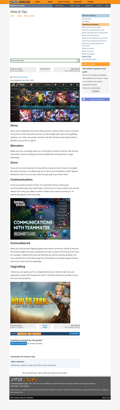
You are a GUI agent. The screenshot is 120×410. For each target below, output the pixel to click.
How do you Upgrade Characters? (94, 41)
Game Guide (59, 5)
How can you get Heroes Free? (93, 30)
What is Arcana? (88, 51)
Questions (78, 2)
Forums (90, 2)
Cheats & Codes (64, 2)
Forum (99, 5)
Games (37, 2)
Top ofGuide (45, 327)
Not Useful (37, 334)
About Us (23, 397)
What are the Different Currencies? (95, 38)
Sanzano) (24, 77)
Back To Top (106, 397)
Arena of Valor (17, 5)
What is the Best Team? (90, 35)
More (107, 5)
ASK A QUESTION (18, 343)
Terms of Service (24, 386)
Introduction (86, 19)
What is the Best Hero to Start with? (95, 33)
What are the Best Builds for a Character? (93, 44)
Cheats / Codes (75, 5)
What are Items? (88, 48)
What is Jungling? (17, 70)
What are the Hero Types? (91, 27)
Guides (50, 2)
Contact (17, 397)
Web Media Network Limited (20, 383)
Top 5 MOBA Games (71, 70)
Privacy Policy (14, 386)
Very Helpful (23, 334)
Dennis (16, 77)
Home (12, 16)
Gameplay (85, 21)
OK (30, 334)
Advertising (30, 397)
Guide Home (45, 69)
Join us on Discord (96, 99)
